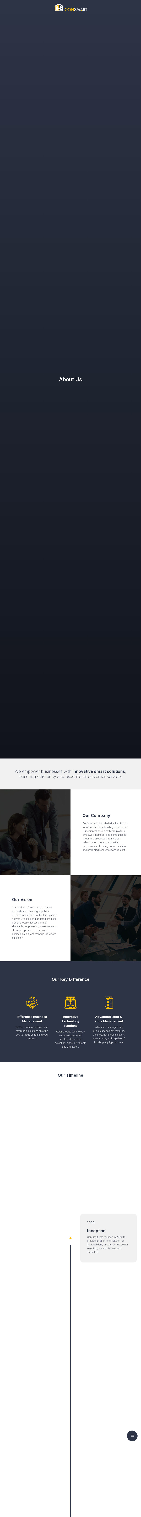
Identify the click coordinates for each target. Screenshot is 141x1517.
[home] (70, 7)
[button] (132, 1436)
